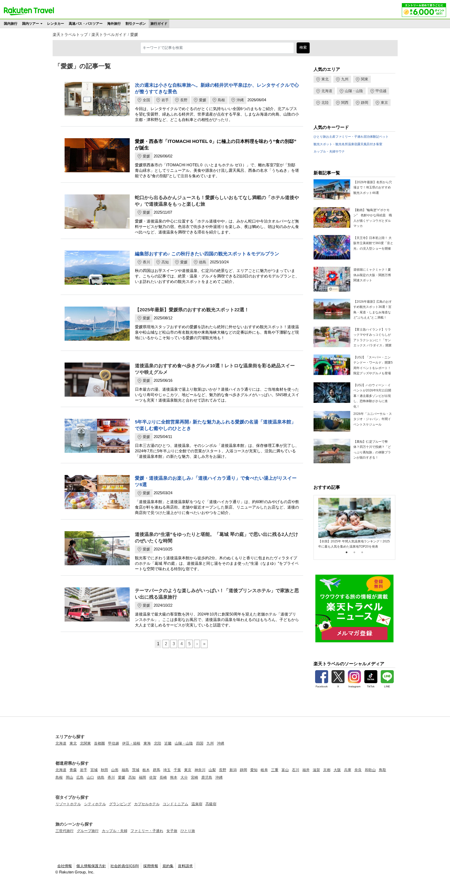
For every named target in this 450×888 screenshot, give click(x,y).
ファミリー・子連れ (349, 136)
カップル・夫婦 (324, 151)
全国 (146, 100)
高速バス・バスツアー (86, 24)
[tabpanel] (354, 523)
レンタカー (55, 24)
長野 (184, 100)
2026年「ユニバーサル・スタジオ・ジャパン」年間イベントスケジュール (372, 419)
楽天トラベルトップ (70, 35)
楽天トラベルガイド (109, 35)
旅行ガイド (159, 24)
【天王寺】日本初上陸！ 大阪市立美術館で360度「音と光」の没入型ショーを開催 (373, 243)
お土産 (330, 136)
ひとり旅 (320, 136)
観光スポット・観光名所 (331, 144)
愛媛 (134, 35)
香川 (146, 262)
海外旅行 (114, 24)
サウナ (340, 151)
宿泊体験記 (371, 136)
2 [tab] (354, 552)
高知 (165, 262)
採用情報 (150, 865)
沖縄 (240, 100)
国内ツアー (30, 24)
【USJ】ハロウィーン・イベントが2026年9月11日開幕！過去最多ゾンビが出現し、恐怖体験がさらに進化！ (372, 395)
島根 (221, 100)
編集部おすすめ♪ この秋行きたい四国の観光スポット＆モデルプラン (207, 253)
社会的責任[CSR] (124, 865)
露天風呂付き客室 (369, 144)
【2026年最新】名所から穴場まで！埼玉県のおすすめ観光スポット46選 (372, 187)
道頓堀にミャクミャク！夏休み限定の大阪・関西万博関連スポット (372, 275)
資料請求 (185, 865)
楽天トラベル (29, 11)
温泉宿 (352, 144)
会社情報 (64, 865)
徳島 (202, 262)
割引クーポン (136, 24)
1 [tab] (346, 552)
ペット (384, 136)
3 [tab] (362, 552)
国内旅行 (10, 24)
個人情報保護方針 (91, 865)
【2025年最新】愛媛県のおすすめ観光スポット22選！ (192, 309)
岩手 (165, 100)
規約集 (168, 865)
